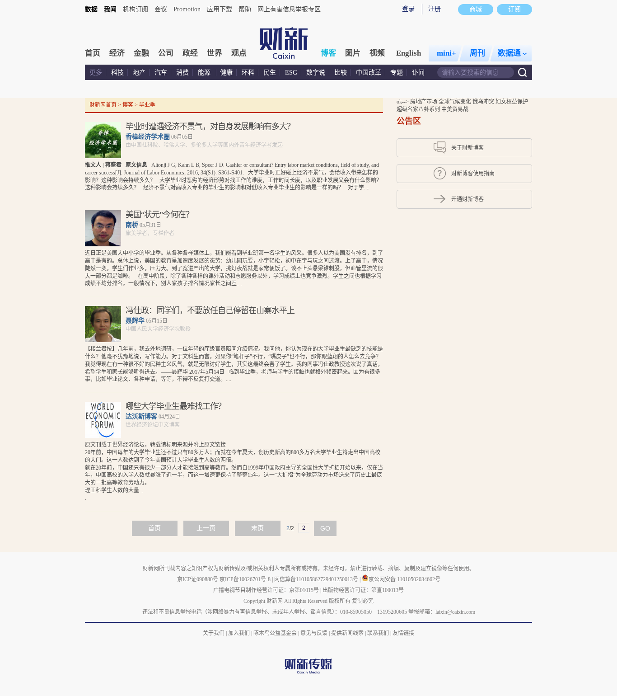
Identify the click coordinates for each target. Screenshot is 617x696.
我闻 (110, 9)
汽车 (160, 72)
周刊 (477, 53)
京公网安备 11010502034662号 (404, 579)
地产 (139, 72)
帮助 (244, 9)
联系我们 (378, 633)
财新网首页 (103, 105)
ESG (291, 72)
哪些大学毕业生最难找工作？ (175, 406)
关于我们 (213, 633)
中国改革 (368, 72)
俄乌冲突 (483, 102)
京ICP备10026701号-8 (246, 579)
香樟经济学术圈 (148, 136)
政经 (190, 53)
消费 (182, 72)
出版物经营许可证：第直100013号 (363, 590)
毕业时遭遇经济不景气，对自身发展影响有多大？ (210, 126)
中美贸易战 (454, 109)
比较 (340, 72)
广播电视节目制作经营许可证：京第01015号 (266, 590)
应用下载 (219, 9)
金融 (141, 53)
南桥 (132, 224)
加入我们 (239, 633)
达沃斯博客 (141, 416)
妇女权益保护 (511, 102)
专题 (396, 72)
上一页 (205, 528)
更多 (95, 72)
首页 (92, 53)
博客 (328, 53)
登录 (408, 8)
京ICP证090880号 (197, 579)
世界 (214, 53)
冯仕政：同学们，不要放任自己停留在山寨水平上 (210, 310)
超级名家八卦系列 (419, 109)
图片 (352, 53)
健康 (226, 72)
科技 (117, 72)
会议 (160, 9)
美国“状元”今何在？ (159, 214)
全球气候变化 (455, 102)
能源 (205, 72)
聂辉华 (135, 320)
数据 (91, 9)
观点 (239, 53)
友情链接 (403, 633)
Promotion (187, 9)
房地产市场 (424, 102)
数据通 (509, 53)
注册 (434, 8)
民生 (269, 72)
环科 (248, 72)
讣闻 (418, 72)
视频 (377, 53)
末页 (257, 528)
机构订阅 (135, 9)
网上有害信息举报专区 (289, 9)
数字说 (315, 72)
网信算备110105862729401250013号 (317, 579)
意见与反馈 (313, 633)
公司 (165, 53)
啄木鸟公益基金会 (275, 633)
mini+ (446, 53)
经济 (117, 53)
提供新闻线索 (347, 633)
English (408, 53)
